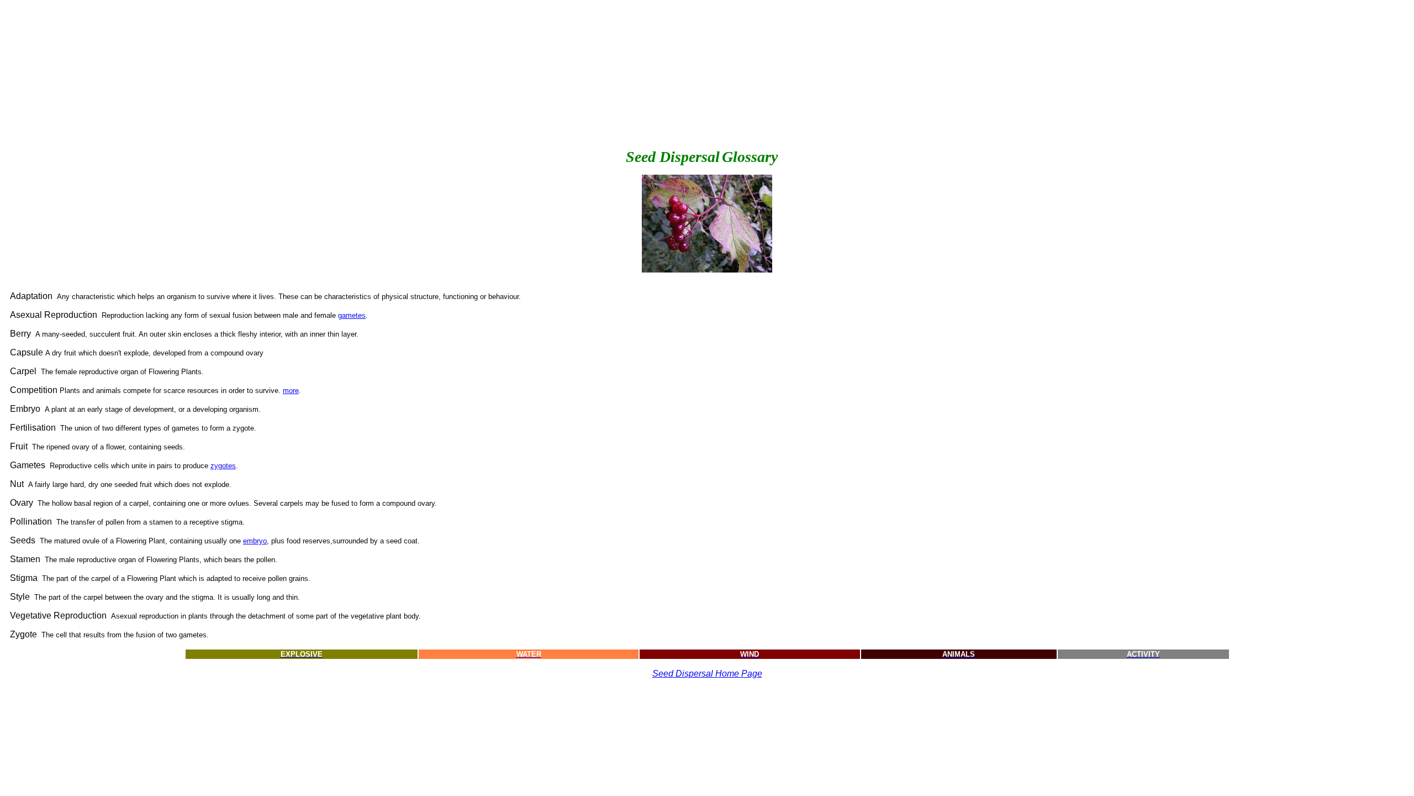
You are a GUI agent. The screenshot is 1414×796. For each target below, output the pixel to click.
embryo (255, 541)
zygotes (223, 466)
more (291, 390)
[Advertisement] (211, 77)
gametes (352, 315)
